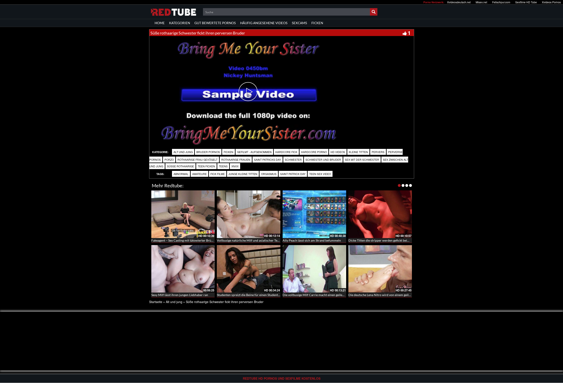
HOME (160, 23)
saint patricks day (267, 159)
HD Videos (338, 152)
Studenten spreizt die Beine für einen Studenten (249, 295)
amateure (199, 174)
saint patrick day (292, 174)
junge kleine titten (242, 174)
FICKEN (317, 23)
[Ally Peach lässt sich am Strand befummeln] (314, 214)
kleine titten (358, 152)
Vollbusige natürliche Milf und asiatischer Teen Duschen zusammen (263, 240)
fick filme (217, 174)
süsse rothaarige (180, 166)
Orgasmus (268, 174)
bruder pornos (208, 152)
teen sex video (320, 174)
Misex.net (481, 2)
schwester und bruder (323, 159)
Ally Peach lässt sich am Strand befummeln (312, 240)
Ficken (228, 152)
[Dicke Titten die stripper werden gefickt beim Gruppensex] (380, 214)
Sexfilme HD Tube (526, 2)
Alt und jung (183, 152)
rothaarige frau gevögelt (197, 159)
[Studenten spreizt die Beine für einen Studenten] (248, 269)
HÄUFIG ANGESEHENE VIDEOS (263, 23)
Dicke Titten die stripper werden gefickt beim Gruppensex (387, 240)
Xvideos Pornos (551, 2)
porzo (169, 159)
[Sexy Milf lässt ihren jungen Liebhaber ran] (183, 269)
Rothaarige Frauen (235, 159)
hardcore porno (314, 152)
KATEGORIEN (179, 23)
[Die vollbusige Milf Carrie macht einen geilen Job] (314, 269)
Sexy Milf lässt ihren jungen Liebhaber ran (179, 295)
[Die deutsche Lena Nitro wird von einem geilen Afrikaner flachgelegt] (380, 269)
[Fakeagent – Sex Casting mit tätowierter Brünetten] (183, 214)
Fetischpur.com (501, 2)
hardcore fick (286, 152)
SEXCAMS (299, 23)
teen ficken (206, 166)
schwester (293, 159)
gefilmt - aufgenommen (254, 152)
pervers (378, 152)
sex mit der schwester (362, 159)
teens (223, 166)
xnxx (235, 166)
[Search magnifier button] (373, 12)
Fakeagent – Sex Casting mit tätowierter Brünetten (185, 240)
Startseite (155, 302)
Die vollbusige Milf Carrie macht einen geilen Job (316, 295)
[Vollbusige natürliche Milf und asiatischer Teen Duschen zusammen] (248, 214)
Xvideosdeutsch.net (459, 2)
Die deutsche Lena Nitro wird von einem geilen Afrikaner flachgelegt (394, 295)
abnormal (181, 174)
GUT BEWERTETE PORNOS (215, 23)
